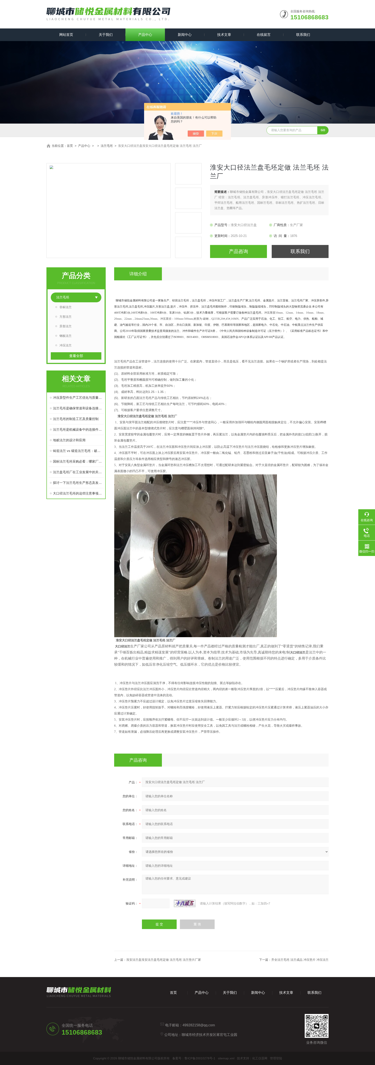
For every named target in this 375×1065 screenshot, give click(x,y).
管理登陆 (276, 1058)
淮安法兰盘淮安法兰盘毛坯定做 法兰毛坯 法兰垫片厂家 (163, 959)
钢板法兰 (65, 335)
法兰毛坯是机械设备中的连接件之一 (78, 429)
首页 (70, 145)
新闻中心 (185, 34)
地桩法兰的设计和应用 (69, 440)
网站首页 (66, 34)
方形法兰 (65, 316)
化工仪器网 (259, 1058)
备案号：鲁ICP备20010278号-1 (193, 1058)
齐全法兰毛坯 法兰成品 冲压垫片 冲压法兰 (300, 959)
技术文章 (224, 34)
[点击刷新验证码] (185, 903)
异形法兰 (65, 326)
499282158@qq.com (199, 1025)
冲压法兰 (65, 345)
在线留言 (264, 34)
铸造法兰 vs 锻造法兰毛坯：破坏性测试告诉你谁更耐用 (78, 451)
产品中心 (145, 34)
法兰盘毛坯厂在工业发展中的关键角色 (78, 472)
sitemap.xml (226, 1058)
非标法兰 (65, 307)
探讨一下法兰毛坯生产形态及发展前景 (78, 483)
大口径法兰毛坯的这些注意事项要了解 (78, 493)
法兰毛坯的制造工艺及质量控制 (76, 419)
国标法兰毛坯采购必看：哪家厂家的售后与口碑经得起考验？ (78, 461)
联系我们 (303, 34)
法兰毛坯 (107, 145)
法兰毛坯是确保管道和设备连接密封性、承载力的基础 (78, 408)
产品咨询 (238, 251)
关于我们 (106, 34)
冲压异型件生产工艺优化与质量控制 (78, 397)
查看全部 (76, 356)
